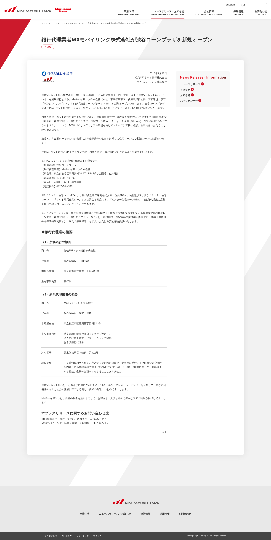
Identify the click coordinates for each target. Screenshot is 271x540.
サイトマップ (82, 536)
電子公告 (97, 536)
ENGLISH (230, 5)
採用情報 (165, 513)
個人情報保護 (51, 536)
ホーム (44, 23)
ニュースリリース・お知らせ (64, 23)
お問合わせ (185, 513)
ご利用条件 (66, 536)
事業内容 (85, 513)
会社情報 (146, 513)
